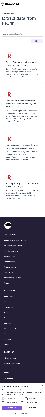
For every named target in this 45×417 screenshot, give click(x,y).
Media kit (7, 339)
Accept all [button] (11, 408)
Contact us (8, 323)
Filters (37, 41)
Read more (21, 394)
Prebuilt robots (9, 262)
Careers (7, 318)
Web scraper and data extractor (15, 240)
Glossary (7, 344)
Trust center (8, 307)
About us (7, 334)
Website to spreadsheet (13, 246)
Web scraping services (12, 278)
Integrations (8, 272)
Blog (6, 312)
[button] (42, 4)
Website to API (9, 256)
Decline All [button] (33, 408)
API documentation (11, 302)
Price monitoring (10, 267)
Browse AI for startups (12, 363)
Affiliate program (10, 358)
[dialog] (22, 400)
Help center (8, 296)
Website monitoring (11, 251)
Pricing (6, 283)
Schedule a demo (10, 328)
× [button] (42, 385)
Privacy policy (9, 379)
